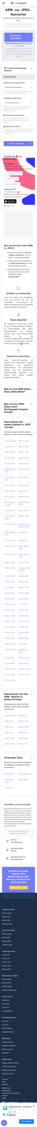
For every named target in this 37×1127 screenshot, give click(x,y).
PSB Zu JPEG (23, 576)
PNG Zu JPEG (10, 452)
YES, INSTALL (26, 1122)
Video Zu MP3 (6, 941)
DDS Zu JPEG (23, 616)
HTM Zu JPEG (10, 650)
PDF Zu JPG (6, 958)
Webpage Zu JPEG (23, 651)
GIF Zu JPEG (9, 458)
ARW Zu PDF (23, 716)
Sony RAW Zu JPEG (10, 517)
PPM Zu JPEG (23, 627)
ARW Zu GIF (9, 733)
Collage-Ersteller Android (10, 1063)
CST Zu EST (5, 1007)
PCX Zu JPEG (10, 610)
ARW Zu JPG (9, 744)
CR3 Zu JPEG (23, 533)
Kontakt (4, 1096)
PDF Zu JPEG (10, 664)
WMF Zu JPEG (23, 638)
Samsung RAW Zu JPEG (10, 504)
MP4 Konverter (7, 913)
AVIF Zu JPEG (23, 610)
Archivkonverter (7, 1011)
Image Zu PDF (6, 966)
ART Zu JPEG (10, 627)
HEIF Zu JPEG (23, 588)
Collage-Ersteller (7, 1042)
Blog (3, 1082)
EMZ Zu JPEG (10, 605)
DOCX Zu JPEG (24, 658)
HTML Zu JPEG (24, 675)
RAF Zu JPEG (23, 491)
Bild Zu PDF (9, 774)
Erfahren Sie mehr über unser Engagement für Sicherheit (18, 832)
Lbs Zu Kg (5, 1021)
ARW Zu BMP (23, 738)
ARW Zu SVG (9, 727)
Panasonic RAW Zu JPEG (24, 569)
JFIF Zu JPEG (10, 582)
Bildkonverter (6, 969)
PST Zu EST (5, 1004)
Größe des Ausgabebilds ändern (14, 83)
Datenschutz (6, 1088)
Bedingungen (6, 1091)
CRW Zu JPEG (10, 546)
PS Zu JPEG (9, 658)
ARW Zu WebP (23, 727)
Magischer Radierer (12, 184)
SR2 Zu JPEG (23, 469)
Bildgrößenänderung (8, 1046)
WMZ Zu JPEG (10, 622)
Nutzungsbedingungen (24, 54)
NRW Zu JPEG (10, 568)
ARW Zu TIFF (23, 744)
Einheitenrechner (7, 1032)
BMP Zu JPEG (23, 447)
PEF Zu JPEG (9, 497)
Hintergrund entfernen (13, 173)
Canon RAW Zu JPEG (10, 534)
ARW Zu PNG (9, 738)
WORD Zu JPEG (24, 669)
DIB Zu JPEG (9, 599)
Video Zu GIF (6, 917)
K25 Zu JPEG (10, 554)
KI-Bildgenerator (11, 179)
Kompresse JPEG (9, 781)
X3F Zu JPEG (9, 576)
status (4, 1098)
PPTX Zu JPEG (10, 669)
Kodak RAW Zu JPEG (23, 547)
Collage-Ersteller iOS (9, 1067)
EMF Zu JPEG (10, 638)
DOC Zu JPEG (10, 680)
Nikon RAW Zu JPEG (10, 470)
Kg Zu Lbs (5, 1025)
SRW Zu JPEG (23, 497)
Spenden (5, 1084)
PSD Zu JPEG (23, 464)
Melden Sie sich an (18, 888)
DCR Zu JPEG (10, 524)
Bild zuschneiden (7, 1049)
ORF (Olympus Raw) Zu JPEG (23, 525)
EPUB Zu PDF (6, 983)
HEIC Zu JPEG (10, 616)
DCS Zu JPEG (23, 541)
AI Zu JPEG (22, 644)
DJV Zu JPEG (23, 633)
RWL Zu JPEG (10, 563)
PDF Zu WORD (6, 979)
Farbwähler (5, 1053)
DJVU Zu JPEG (24, 593)
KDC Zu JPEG (23, 486)
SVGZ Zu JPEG (10, 644)
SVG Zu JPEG (9, 464)
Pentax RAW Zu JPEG (24, 504)
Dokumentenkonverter (9, 990)
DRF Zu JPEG (10, 541)
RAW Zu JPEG (23, 516)
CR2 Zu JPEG (23, 511)
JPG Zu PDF (6, 955)
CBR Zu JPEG (23, 582)
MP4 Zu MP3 (6, 938)
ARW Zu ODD (23, 733)
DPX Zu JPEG (23, 622)
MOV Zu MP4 (6, 920)
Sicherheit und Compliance (11, 1093)
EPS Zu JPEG (10, 633)
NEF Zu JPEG (23, 563)
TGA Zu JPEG (23, 599)
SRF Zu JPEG (10, 486)
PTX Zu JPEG (23, 477)
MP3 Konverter (7, 934)
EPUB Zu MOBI (7, 987)
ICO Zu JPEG (9, 588)
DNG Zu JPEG (10, 491)
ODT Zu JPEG (23, 664)
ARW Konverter (10, 716)
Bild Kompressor (24, 774)
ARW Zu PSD (23, 721)
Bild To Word (23, 780)
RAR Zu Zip (5, 1000)
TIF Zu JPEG (23, 605)
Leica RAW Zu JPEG (10, 478)
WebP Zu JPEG (24, 458)
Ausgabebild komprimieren (13, 98)
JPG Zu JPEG (10, 447)
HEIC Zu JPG (6, 962)
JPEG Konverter (11, 441)
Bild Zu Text (9, 788)
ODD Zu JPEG (23, 452)
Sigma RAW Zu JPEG (23, 555)
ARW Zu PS (9, 721)
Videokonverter (7, 924)
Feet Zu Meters (7, 1028)
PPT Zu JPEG (9, 675)
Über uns (5, 1079)
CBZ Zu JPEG (10, 593)
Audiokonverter (7, 945)
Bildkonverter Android (9, 1070)
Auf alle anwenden (16, 144)
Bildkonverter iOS (7, 1074)
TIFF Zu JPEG (23, 441)
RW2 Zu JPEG (10, 511)
